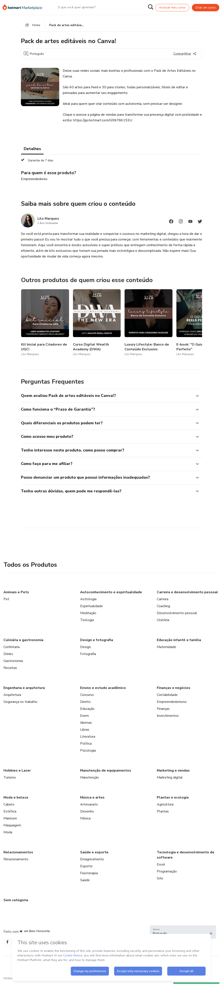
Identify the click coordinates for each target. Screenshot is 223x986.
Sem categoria (15, 900)
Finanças (163, 708)
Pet (6, 599)
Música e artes (92, 797)
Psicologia (88, 750)
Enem (84, 715)
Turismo (9, 777)
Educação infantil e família (179, 640)
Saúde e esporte (94, 852)
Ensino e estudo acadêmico (103, 687)
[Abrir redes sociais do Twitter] (200, 222)
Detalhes (32, 148)
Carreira (162, 599)
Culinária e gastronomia (23, 640)
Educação (87, 708)
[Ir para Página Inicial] (24, 7)
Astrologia (88, 599)
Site (160, 878)
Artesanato (89, 804)
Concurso (87, 694)
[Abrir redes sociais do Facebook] (171, 222)
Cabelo (8, 804)
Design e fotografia (96, 640)
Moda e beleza (15, 797)
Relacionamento (15, 859)
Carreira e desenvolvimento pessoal (187, 592)
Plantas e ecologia (173, 797)
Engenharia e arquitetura (24, 687)
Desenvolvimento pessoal (177, 613)
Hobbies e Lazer (17, 770)
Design (85, 647)
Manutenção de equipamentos (105, 770)
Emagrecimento (92, 859)
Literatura (87, 736)
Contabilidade (167, 694)
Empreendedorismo (172, 701)
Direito (85, 701)
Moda (7, 832)
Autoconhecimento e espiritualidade (111, 592)
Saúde (85, 880)
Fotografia (88, 654)
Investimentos (168, 715)
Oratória (163, 620)
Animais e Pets (16, 592)
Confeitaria (11, 647)
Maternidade (166, 647)
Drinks (8, 654)
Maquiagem (12, 825)
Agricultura (165, 804)
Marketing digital (170, 777)
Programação (167, 871)
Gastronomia (13, 660)
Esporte (86, 866)
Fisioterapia (89, 873)
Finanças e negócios (173, 687)
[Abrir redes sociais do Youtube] (190, 222)
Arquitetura (12, 694)
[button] (107, 395)
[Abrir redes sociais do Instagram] (181, 222)
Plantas (163, 811)
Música (85, 818)
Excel (161, 864)
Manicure (10, 818)
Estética (9, 811)
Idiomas (86, 722)
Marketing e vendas (173, 770)
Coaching (163, 606)
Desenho (87, 811)
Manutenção (89, 777)
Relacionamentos (18, 852)
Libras (84, 729)
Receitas (10, 667)
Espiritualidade (91, 606)
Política (86, 743)
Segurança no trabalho (20, 701)
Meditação (88, 613)
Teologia (87, 620)
